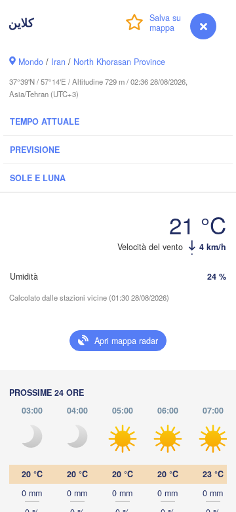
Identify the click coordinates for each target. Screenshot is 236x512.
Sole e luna (38, 178)
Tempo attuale (44, 121)
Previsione (35, 150)
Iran (58, 62)
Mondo (30, 62)
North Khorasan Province (119, 62)
